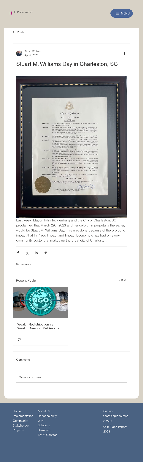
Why (41, 420)
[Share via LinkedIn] (36, 253)
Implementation (23, 416)
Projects (18, 430)
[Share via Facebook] (18, 253)
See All (123, 279)
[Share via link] (45, 253)
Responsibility (47, 416)
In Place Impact (23, 12)
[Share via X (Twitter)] (27, 253)
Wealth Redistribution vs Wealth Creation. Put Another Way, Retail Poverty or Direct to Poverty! (40, 326)
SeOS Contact (47, 435)
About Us (44, 411)
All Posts (18, 32)
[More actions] (124, 53)
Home (17, 411)
